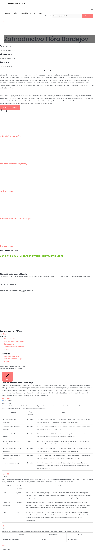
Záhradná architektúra (10, 136)
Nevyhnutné (7, 401)
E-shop (32, 13)
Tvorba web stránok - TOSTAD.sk (11, 369)
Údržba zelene (6, 191)
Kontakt (41, 13)
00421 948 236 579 (10, 255)
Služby (15, 13)
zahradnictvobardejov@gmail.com (42, 255)
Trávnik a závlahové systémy (13, 163)
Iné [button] (3, 526)
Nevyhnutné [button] (6, 398)
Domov (7, 13)
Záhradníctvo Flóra (16, 3)
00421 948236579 (8, 284)
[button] (69, 10)
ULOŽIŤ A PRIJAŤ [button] (7, 545)
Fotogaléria (24, 13)
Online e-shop (6, 246)
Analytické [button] (5, 474)
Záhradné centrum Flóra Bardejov (15, 218)
